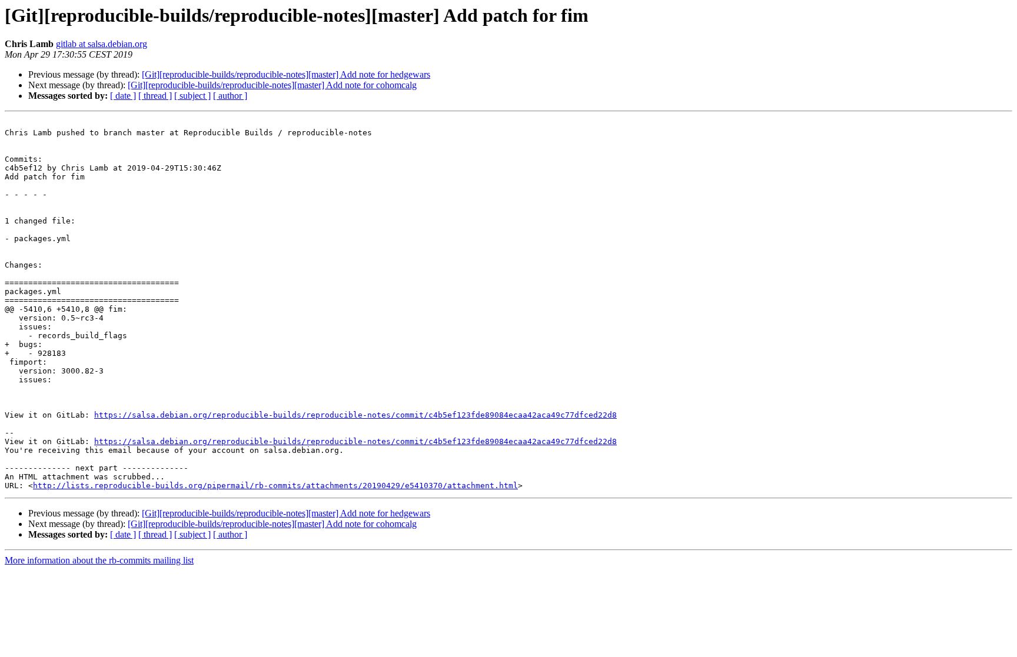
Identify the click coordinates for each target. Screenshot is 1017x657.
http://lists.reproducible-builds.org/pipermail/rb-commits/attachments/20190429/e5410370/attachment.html (275, 485)
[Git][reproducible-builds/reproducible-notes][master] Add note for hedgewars (286, 74)
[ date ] (123, 96)
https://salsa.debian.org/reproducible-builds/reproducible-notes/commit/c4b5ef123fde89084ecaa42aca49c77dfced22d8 (355, 415)
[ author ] (230, 96)
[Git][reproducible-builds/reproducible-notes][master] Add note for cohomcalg (272, 85)
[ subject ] (192, 96)
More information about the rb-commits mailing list (99, 560)
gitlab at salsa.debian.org (101, 44)
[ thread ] (155, 96)
